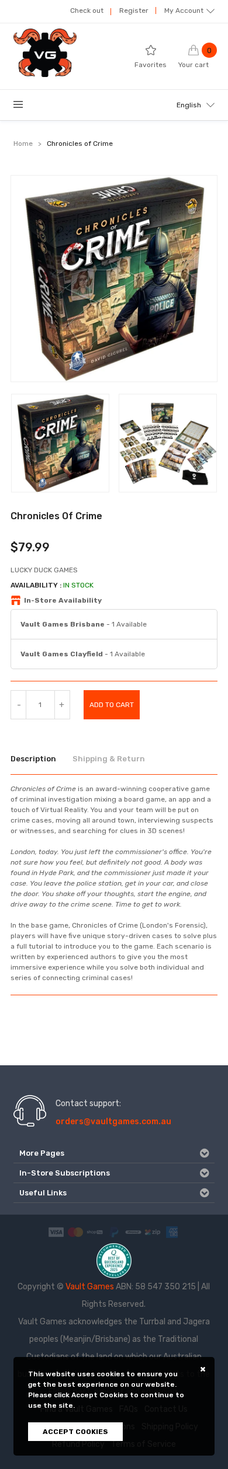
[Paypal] (114, 1232)
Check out (86, 10)
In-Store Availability (63, 600)
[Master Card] (75, 1232)
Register (133, 10)
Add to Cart (111, 705)
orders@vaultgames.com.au (113, 1122)
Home (23, 143)
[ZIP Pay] (152, 1232)
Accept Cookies (75, 1432)
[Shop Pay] (94, 1232)
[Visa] (56, 1232)
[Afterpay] (133, 1232)
